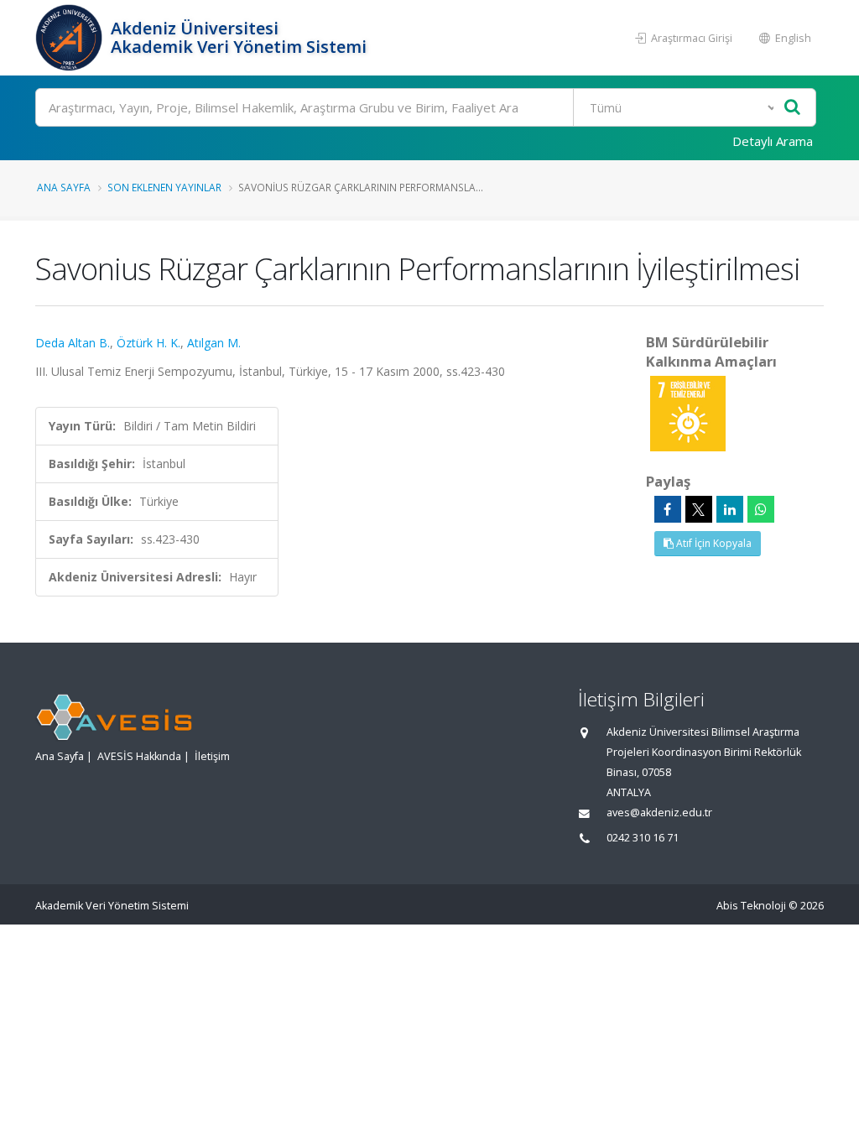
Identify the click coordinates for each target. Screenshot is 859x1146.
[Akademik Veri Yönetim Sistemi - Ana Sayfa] (71, 38)
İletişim (212, 756)
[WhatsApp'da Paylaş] (760, 509)
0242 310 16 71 (643, 838)
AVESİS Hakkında (139, 756)
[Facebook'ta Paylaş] (667, 509)
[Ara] (792, 108)
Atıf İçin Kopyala (713, 543)
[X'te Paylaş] (698, 509)
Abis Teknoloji (751, 906)
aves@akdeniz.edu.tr (659, 812)
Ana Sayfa (64, 187)
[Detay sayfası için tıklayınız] (688, 412)
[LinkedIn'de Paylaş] (729, 509)
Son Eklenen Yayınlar (164, 187)
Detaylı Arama (772, 141)
